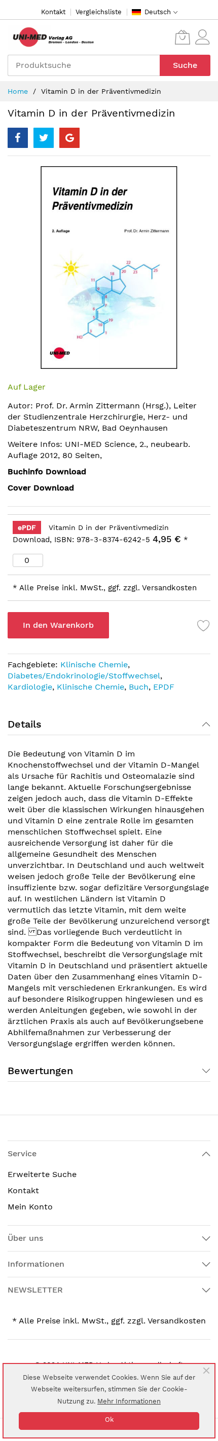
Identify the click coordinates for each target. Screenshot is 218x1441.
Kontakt (53, 12)
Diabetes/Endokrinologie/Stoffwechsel (84, 675)
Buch (139, 687)
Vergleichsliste (99, 12)
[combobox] (84, 65)
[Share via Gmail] (69, 138)
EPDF (163, 687)
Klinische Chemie (94, 664)
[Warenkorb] (182, 37)
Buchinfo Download (47, 471)
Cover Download (41, 487)
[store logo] (51, 37)
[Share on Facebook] (18, 138)
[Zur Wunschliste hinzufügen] (203, 625)
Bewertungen (40, 1071)
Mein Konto (30, 1206)
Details (25, 724)
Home (18, 91)
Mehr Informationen (129, 1401)
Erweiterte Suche (42, 1174)
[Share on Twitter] (43, 138)
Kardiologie (30, 687)
